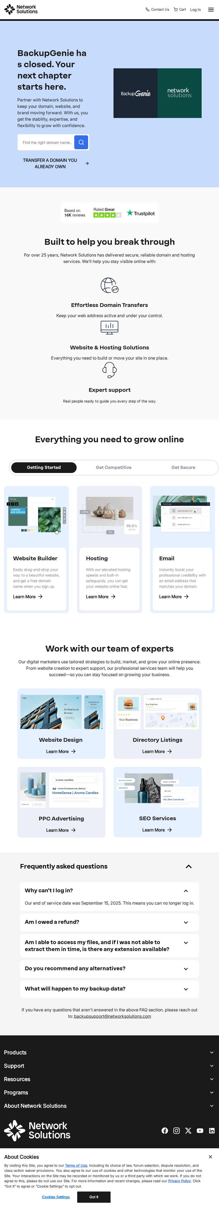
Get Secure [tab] (183, 467)
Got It (94, 1197)
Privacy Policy (179, 1181)
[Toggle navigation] (210, 9)
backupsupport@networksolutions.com (112, 1016)
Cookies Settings (56, 1197)
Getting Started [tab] (44, 467)
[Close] (210, 1157)
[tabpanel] (109, 544)
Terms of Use (76, 1165)
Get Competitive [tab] (113, 467)
